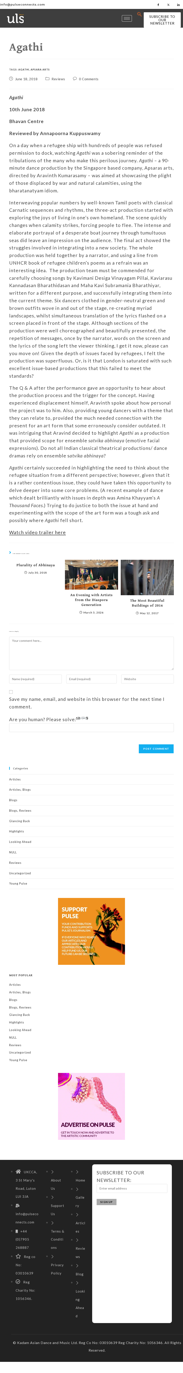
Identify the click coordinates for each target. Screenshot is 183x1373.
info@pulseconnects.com (22, 4)
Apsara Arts (40, 69)
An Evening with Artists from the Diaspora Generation (91, 599)
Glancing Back (19, 821)
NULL (13, 852)
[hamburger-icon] (127, 18)
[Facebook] (158, 4)
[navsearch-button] (139, 14)
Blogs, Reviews (20, 810)
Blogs (13, 800)
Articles (15, 779)
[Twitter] (168, 4)
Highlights (16, 831)
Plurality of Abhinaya (36, 564)
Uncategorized (20, 873)
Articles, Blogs (20, 789)
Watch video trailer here (37, 532)
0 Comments (89, 79)
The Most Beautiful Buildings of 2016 (147, 603)
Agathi (23, 69)
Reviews (58, 79)
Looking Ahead (20, 842)
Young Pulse (18, 883)
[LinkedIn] (178, 4)
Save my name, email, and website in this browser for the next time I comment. (86, 702)
